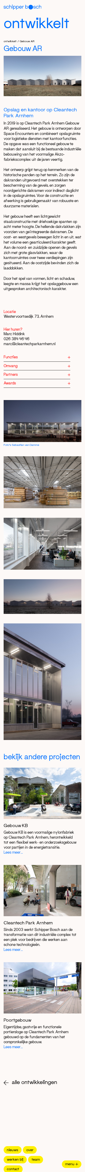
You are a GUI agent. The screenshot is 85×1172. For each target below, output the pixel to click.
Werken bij (15, 1159)
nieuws (12, 1150)
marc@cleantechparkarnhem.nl (30, 344)
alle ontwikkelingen (34, 1082)
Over (30, 1150)
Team (36, 1159)
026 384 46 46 (16, 339)
